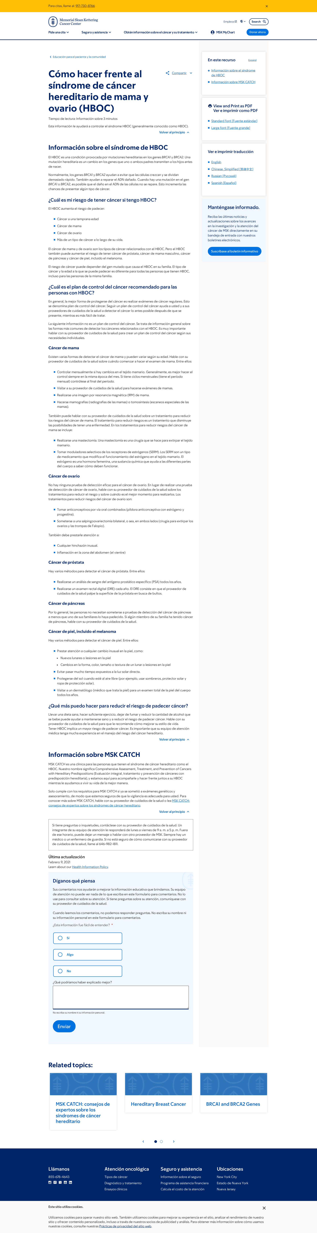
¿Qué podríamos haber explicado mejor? (82, 982)
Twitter (60, 1182)
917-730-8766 (85, 6)
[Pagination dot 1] (155, 1141)
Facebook (55, 1182)
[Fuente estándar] (234, 121)
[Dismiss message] (267, 6)
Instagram (49, 1182)
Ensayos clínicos (116, 1189)
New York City (227, 1177)
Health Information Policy (90, 867)
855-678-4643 (58, 1177)
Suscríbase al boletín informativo (234, 251)
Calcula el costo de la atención (182, 1189)
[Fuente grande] (230, 128)
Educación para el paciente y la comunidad (79, 56)
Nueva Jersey (226, 1189)
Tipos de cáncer (116, 1177)
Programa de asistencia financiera (185, 1183)
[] (232, 169)
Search (256, 21)
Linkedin (70, 1182)
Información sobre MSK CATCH (233, 82)
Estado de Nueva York (232, 1183)
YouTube (65, 1182)
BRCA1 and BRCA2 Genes (233, 1104)
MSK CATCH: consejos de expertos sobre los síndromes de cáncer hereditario (83, 1112)
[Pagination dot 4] (161, 1141)
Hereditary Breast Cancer (158, 1104)
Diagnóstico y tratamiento (123, 1183)
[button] (243, 21)
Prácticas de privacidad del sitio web (125, 1226)
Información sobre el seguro (181, 1177)
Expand (252, 60)
